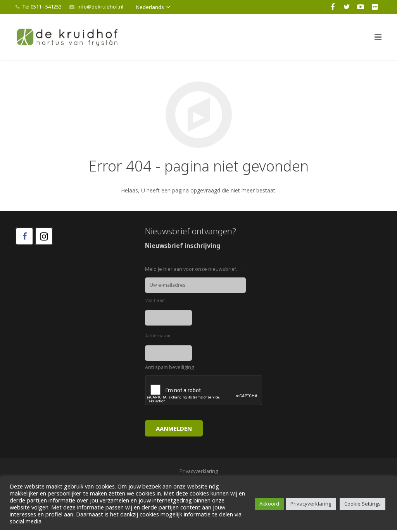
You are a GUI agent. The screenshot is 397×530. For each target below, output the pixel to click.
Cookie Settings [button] (362, 503)
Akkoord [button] (269, 503)
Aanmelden (174, 428)
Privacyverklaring (310, 503)
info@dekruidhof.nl (100, 6)
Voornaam (155, 300)
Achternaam (158, 335)
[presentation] (204, 391)
